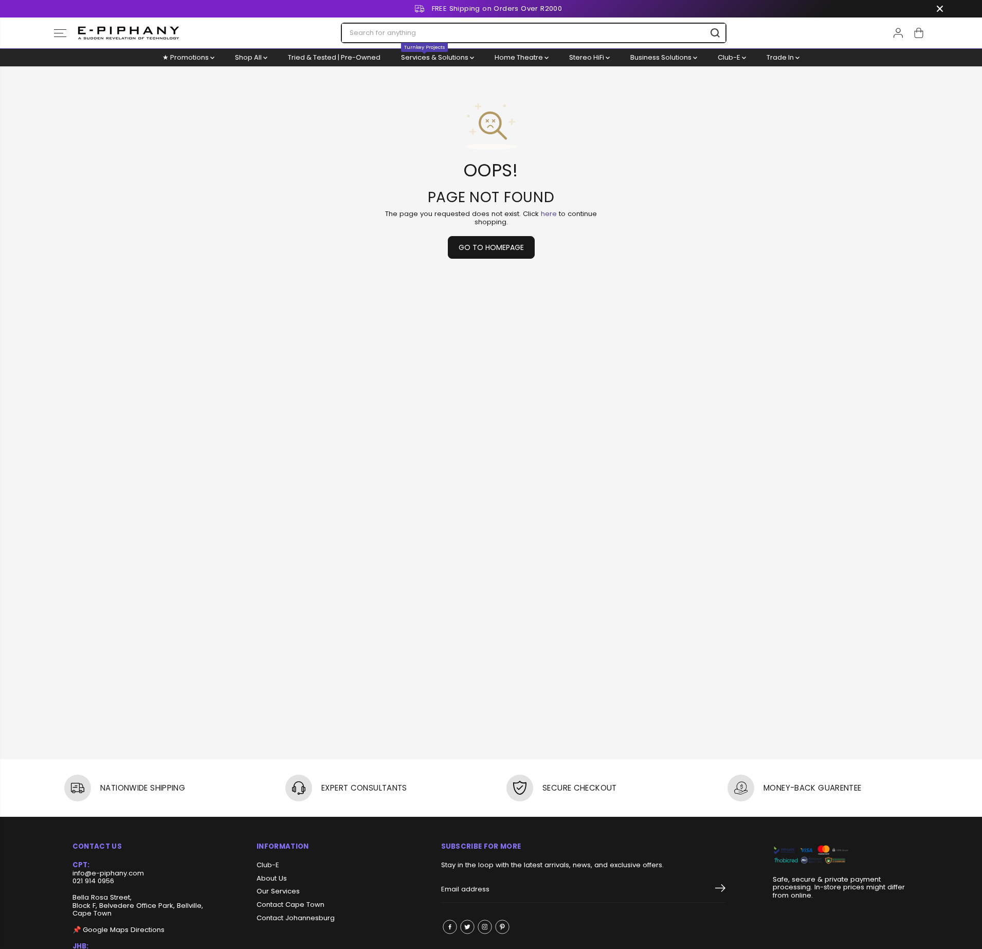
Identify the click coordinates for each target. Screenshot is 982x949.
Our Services (278, 891)
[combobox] (533, 33)
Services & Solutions (435, 55)
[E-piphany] (128, 33)
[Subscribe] (720, 890)
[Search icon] (715, 33)
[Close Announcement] (940, 8)
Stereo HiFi (587, 57)
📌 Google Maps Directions (118, 930)
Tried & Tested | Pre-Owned (334, 57)
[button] (60, 33)
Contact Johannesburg (296, 918)
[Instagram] (485, 927)
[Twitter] (467, 927)
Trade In (781, 57)
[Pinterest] (502, 927)
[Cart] (919, 33)
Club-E (730, 57)
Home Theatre (519, 57)
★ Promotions (186, 57)
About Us (272, 878)
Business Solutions (661, 57)
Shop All (249, 57)
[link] (841, 855)
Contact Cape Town (290, 905)
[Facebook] (450, 927)
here (549, 214)
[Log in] (898, 33)
